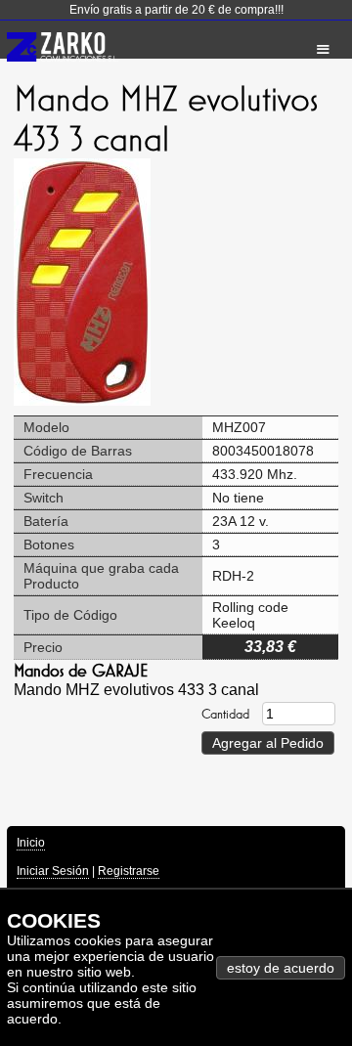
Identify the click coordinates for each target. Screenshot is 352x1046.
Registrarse (128, 871)
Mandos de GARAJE (81, 670)
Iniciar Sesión (53, 871)
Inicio (31, 843)
